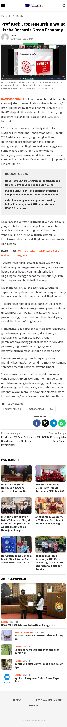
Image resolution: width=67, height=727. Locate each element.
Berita (4, 622)
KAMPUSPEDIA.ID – (13, 99)
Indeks (17, 700)
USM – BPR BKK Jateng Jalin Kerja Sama (50, 437)
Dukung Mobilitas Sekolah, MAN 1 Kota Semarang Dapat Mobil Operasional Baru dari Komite (49, 562)
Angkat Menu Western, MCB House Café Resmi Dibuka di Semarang (49, 520)
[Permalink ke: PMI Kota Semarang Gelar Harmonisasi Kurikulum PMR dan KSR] (50, 473)
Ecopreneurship (12, 408)
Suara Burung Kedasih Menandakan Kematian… (37, 651)
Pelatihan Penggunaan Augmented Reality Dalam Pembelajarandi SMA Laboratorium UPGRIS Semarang (30, 204)
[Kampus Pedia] (33, 5)
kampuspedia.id (35, 408)
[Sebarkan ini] (37, 423)
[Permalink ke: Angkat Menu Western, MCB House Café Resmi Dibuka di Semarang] (50, 505)
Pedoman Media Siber (49, 700)
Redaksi (33, 705)
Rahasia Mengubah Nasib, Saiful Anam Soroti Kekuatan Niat (14, 488)
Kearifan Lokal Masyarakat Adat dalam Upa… (38, 665)
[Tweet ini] (45, 423)
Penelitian (27, 632)
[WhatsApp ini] (62, 423)
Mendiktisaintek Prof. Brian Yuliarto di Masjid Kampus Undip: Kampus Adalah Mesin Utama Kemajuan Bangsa (15, 523)
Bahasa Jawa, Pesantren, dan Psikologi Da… (39, 637)
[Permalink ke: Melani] (5, 36)
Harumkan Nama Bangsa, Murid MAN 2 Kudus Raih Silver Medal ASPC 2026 (16, 559)
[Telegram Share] (53, 423)
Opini (17, 632)
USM (51, 408)
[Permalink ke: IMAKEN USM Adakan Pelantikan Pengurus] (33, 601)
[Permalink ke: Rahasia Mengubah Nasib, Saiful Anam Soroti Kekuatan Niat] (16, 473)
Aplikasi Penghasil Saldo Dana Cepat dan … (37, 680)
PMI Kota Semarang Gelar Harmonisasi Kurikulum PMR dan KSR (49, 488)
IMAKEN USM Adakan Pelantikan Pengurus (28, 625)
